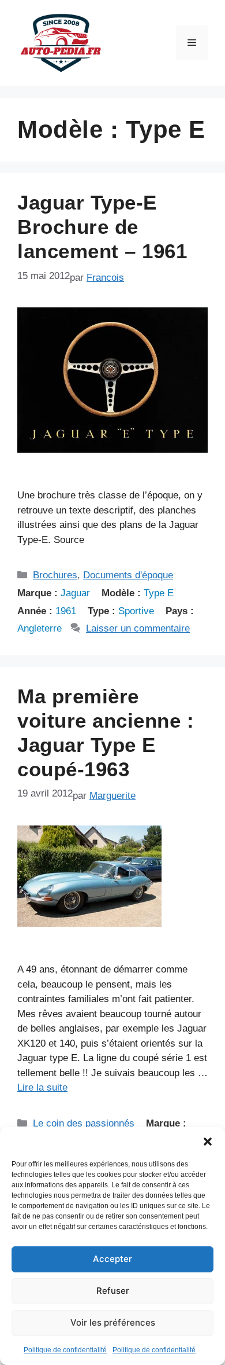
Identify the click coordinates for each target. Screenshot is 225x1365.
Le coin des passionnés (83, 1123)
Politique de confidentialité (65, 1350)
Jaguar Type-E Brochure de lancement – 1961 (102, 226)
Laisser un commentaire (138, 628)
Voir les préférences (112, 1322)
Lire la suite (42, 1087)
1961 (65, 611)
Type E (159, 593)
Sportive (136, 611)
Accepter (112, 1258)
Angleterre (39, 628)
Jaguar (75, 593)
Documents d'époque (128, 575)
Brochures (55, 575)
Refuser (112, 1290)
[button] (207, 1141)
